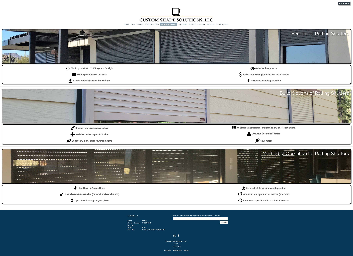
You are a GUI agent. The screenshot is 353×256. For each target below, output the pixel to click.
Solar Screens (137, 24)
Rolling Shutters (168, 24)
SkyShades (182, 24)
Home (127, 24)
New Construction (197, 24)
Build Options (223, 24)
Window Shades (152, 24)
